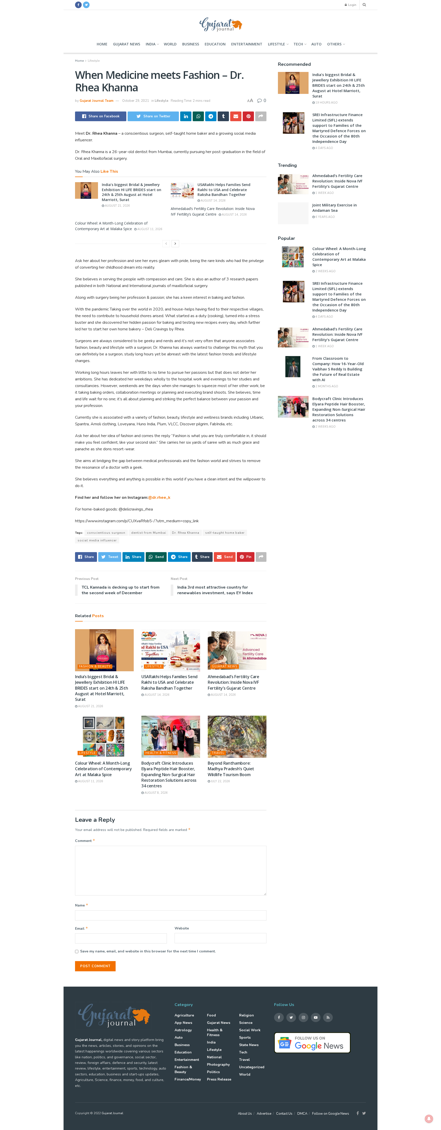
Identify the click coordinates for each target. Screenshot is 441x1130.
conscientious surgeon (106, 533)
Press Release (219, 1079)
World (170, 44)
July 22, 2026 (220, 781)
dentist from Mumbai (148, 533)
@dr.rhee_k (159, 497)
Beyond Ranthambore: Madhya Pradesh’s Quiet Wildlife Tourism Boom (231, 768)
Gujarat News (126, 44)
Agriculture (184, 1015)
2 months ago (326, 386)
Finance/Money (188, 1079)
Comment (85, 840)
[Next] (175, 243)
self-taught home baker (224, 533)
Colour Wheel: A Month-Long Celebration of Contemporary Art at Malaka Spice (103, 768)
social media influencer (97, 540)
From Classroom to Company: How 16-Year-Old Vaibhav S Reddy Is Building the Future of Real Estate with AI (338, 369)
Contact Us (284, 1113)
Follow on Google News (330, 1113)
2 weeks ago (325, 271)
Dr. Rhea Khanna (185, 533)
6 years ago (325, 217)
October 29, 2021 (135, 100)
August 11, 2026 (149, 229)
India (150, 44)
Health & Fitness (160, 753)
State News (249, 1044)
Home (102, 44)
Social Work (250, 1030)
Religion (246, 1015)
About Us (245, 1113)
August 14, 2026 (213, 201)
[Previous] (166, 243)
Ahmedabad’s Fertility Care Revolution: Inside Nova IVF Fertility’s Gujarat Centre (233, 682)
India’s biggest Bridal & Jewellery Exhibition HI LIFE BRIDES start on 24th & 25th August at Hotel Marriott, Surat (131, 192)
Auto (316, 44)
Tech (298, 44)
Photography (218, 1064)
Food (211, 1015)
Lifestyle (276, 44)
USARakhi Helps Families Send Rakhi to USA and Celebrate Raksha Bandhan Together (224, 189)
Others (334, 44)
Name (81, 905)
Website (182, 928)
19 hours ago (326, 103)
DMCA (302, 1113)
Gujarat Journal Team (96, 100)
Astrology (183, 1030)
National (214, 1057)
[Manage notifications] (429, 1119)
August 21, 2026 (117, 206)
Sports (245, 1037)
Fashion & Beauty (95, 666)
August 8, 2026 (156, 793)
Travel (218, 753)
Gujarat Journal (112, 1113)
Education (215, 44)
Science (245, 1022)
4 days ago (324, 148)
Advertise (264, 1113)
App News (183, 1022)
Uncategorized (251, 1067)
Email (81, 928)
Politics (213, 1072)
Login (351, 5)
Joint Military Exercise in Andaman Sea (334, 207)
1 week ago (324, 193)
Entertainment (246, 44)
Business (190, 44)
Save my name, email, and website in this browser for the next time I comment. (148, 951)
